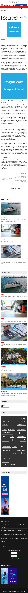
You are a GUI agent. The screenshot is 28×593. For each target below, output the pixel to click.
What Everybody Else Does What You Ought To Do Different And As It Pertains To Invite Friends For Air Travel (20, 179)
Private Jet (14, 453)
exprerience (16, 433)
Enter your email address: (14, 554)
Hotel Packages (4, 391)
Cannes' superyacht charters (7, 427)
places (4, 453)
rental (24, 453)
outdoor (22, 446)
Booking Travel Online (6, 421)
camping (5, 424)
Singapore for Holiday (6, 458)
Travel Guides (3, 366)
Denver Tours (12, 429)
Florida (12, 436)
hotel (23, 440)
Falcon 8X (23, 433)
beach (13, 418)
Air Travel (5, 418)
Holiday (14, 440)
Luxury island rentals (21, 443)
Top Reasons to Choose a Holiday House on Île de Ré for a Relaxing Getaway (15, 539)
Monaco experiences (6, 446)
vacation (14, 464)
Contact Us (8, 589)
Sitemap (20, 589)
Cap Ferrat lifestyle (22, 427)
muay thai (14, 446)
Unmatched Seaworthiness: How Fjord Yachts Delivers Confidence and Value (15, 525)
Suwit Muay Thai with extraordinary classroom (10, 460)
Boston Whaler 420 (22, 421)
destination (7, 433)
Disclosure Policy (14, 589)
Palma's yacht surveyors (21, 450)
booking (22, 419)
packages (6, 450)
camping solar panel (21, 424)
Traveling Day (4, 8)
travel (5, 464)
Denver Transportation (21, 429)
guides (5, 440)
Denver (4, 429)
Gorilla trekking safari (21, 436)
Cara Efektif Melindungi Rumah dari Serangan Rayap (14, 241)
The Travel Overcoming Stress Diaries (7, 179)
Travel (8, 8)
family (5, 436)
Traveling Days (17, 558)
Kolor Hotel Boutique (6, 443)
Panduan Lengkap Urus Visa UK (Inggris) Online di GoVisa (14, 534)
